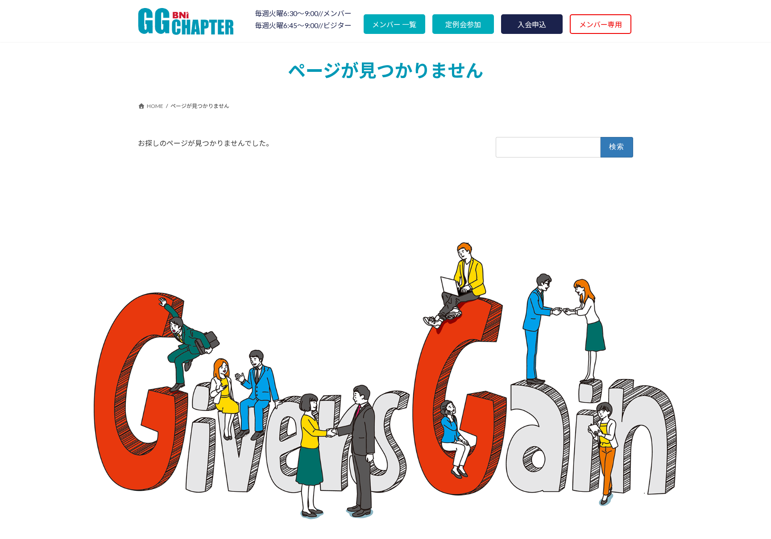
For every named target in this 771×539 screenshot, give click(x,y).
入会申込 (532, 24)
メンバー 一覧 (394, 24)
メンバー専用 (600, 24)
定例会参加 (463, 24)
